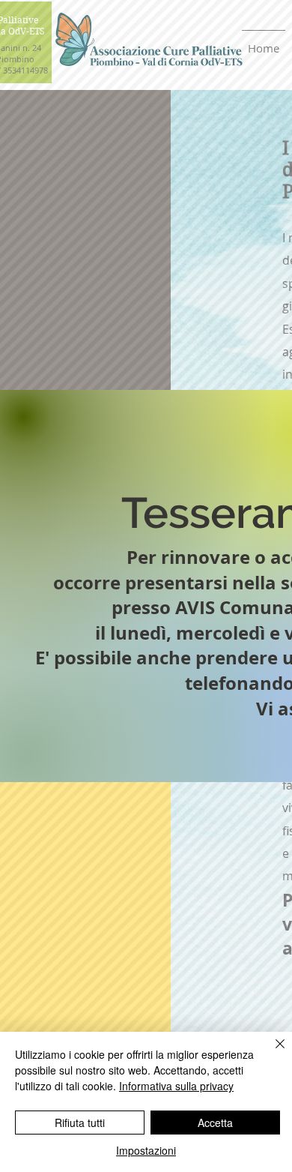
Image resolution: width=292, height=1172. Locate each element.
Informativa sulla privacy (176, 1085)
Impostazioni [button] (146, 1150)
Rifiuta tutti (80, 1122)
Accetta (215, 1122)
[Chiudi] (271, 1053)
